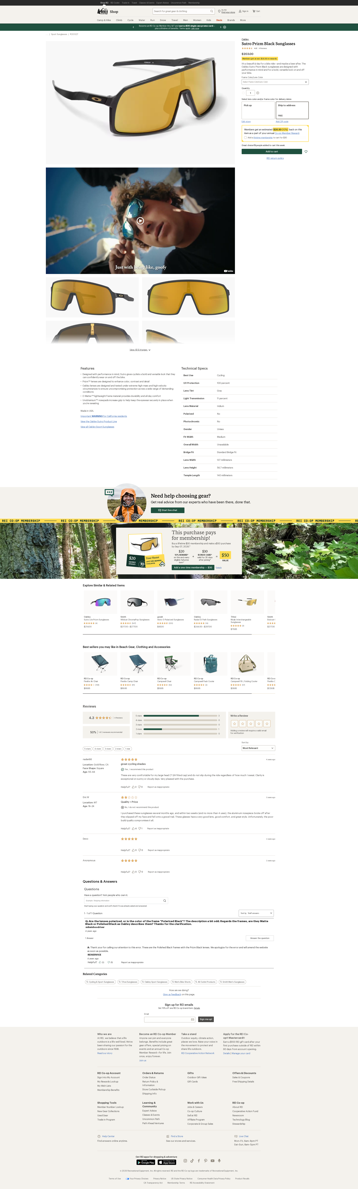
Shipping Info (149, 1093)
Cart (258, 11)
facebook (199, 1161)
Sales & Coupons (241, 1077)
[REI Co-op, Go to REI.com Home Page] (102, 11)
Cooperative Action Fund (245, 1111)
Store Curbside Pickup (154, 1089)
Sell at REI (192, 1115)
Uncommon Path (151, 1119)
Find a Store (177, 1136)
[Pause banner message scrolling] (224, 27)
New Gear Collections (108, 1111)
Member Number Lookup (110, 1107)
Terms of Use (115, 1178)
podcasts (219, 1161)
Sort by (245, 742)
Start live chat (169, 510)
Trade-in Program (106, 1119)
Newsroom (238, 1115)
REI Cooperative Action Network (197, 1053)
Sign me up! (206, 1019)
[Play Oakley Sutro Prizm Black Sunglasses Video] (140, 221)
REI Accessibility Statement (202, 1182)
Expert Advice (149, 1110)
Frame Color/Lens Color (252, 77)
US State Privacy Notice (181, 1178)
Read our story (104, 1053)
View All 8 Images (139, 349)
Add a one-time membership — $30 (193, 567)
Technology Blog (241, 1119)
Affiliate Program (196, 1119)
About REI (237, 1107)
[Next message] (220, 27)
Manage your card (241, 1053)
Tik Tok (192, 1161)
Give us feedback (172, 994)
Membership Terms (176, 1182)
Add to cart (272, 151)
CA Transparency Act (153, 1182)
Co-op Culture (194, 1111)
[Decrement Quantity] (244, 93)
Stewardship (238, 1123)
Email (146, 1014)
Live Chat (244, 1136)
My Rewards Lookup (107, 1081)
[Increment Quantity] (258, 93)
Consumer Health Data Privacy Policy (213, 1178)
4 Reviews (118, 718)
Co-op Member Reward (287, 133)
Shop (114, 12)
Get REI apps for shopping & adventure (156, 1156)
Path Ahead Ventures (153, 1123)
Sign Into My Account (108, 1077)
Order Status (149, 1077)
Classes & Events (151, 1114)
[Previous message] (133, 27)
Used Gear (102, 1115)
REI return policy (275, 158)
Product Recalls (242, 1178)
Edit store (246, 121)
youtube (212, 1161)
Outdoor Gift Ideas (197, 1077)
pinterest (205, 1161)
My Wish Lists (104, 1085)
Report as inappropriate (158, 787)
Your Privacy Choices (138, 1178)
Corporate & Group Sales (200, 1123)
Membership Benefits (108, 1090)
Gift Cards (192, 1081)
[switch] (87, 749)
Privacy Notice (159, 1178)
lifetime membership (263, 137)
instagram (185, 1161)
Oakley (245, 39)
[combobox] (184, 11)
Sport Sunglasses (59, 34)
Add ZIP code (282, 121)
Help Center (108, 1136)
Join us (142, 1060)
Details (197, 1008)
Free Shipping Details (243, 1081)
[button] (140, 102)
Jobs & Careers (195, 1107)
